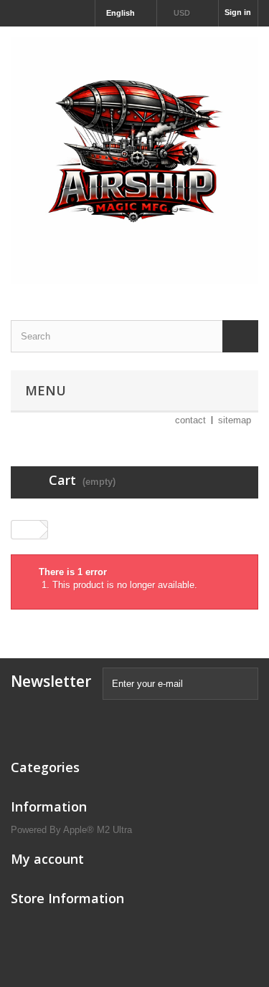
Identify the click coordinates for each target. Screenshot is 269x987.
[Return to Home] (25, 530)
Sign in (238, 12)
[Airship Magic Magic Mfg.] (134, 160)
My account (47, 858)
